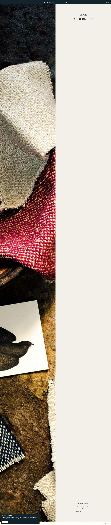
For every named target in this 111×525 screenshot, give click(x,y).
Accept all (5, 521)
